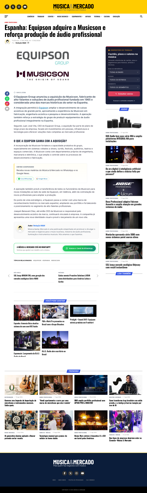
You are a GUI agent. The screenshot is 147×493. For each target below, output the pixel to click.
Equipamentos (77, 16)
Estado (111, 76)
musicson (56, 260)
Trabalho (40, 16)
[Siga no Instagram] (7, 103)
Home (54, 480)
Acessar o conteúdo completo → (124, 101)
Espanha (46, 260)
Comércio (30, 16)
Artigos (88, 16)
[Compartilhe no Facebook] (7, 93)
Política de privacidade (76, 480)
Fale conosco (90, 480)
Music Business (62, 16)
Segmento (112, 84)
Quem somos (62, 480)
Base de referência (115, 68)
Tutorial (97, 16)
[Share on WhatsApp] (7, 98)
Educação (116, 16)
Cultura (107, 16)
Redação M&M (21, 43)
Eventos (50, 16)
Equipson (43, 107)
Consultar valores (125, 94)
